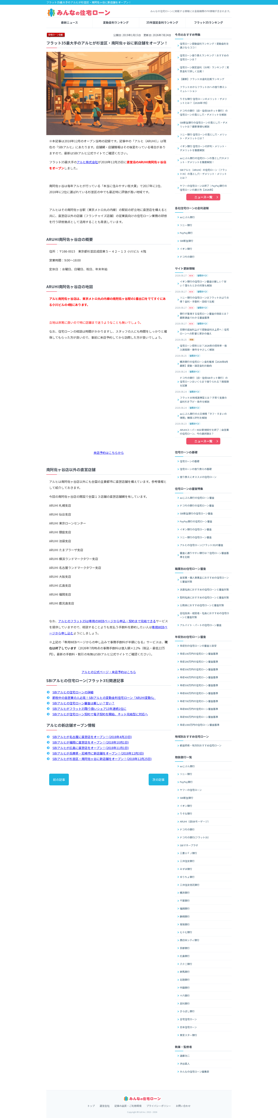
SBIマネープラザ (189, 845)
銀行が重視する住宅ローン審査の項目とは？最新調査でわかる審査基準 (204, 315)
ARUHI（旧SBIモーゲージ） (195, 821)
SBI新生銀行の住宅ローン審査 (196, 513)
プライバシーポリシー (158, 1106)
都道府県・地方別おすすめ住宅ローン (200, 745)
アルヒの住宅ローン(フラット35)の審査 (201, 545)
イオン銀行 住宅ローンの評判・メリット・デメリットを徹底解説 (203, 148)
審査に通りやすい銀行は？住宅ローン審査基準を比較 (204, 555)
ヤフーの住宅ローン (191, 790)
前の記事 (59, 779)
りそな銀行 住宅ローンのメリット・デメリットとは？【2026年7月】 (203, 101)
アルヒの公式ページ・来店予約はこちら (109, 672)
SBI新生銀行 (186, 241)
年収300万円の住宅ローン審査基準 (199, 669)
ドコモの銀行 (187, 256)
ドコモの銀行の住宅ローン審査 (197, 505)
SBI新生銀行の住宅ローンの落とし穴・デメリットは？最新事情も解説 (204, 124)
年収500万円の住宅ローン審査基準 (199, 685)
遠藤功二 (185, 1055)
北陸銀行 (185, 979)
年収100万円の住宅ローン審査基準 (199, 653)
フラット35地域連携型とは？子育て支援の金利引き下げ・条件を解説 (203, 399)
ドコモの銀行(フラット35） (195, 837)
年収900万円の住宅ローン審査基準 (199, 717)
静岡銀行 (185, 916)
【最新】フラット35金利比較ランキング (202, 79)
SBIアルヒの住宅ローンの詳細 (72, 692)
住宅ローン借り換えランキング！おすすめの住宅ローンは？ (204, 57)
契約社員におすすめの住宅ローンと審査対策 (204, 597)
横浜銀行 (185, 892)
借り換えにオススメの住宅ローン (198, 477)
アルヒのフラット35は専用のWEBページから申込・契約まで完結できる (107, 621)
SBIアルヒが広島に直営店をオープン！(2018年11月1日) (90, 747)
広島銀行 (185, 956)
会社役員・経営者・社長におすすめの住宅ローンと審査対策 (204, 615)
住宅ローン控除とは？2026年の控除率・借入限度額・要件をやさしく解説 (203, 347)
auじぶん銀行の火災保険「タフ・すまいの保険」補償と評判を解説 (203, 415)
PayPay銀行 (186, 233)
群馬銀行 (185, 971)
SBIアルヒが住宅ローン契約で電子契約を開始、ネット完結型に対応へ (100, 714)
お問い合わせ (183, 1106)
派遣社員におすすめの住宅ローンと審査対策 (204, 589)
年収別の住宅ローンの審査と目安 (198, 645)
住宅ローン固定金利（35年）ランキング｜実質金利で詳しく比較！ (204, 69)
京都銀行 (185, 948)
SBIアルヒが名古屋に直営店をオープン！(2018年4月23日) (92, 736)
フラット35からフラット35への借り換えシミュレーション (203, 89)
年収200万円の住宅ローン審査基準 (199, 661)
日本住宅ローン (188, 1027)
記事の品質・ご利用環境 (127, 1106)
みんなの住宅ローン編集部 (194, 1071)
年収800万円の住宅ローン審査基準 (199, 709)
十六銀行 (185, 995)
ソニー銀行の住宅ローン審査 (196, 537)
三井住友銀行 (187, 861)
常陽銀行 (185, 924)
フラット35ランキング (208, 22)
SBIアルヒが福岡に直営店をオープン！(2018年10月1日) (90, 742)
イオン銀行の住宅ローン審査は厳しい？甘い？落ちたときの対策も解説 (203, 283)
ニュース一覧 (203, 197)
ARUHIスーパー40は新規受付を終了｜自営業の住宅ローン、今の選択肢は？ (204, 432)
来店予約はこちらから (109, 452)
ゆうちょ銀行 (187, 877)
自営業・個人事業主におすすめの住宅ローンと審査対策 (204, 579)
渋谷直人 (185, 1063)
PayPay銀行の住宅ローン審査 (196, 521)
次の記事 (158, 779)
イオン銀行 (186, 249)
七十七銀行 (186, 932)
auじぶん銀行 (187, 217)
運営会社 (104, 1106)
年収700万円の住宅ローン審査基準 (199, 701)
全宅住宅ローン (188, 1019)
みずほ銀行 (186, 869)
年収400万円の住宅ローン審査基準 (199, 677)
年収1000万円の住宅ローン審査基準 (199, 725)
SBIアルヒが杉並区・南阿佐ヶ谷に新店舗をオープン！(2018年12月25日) (102, 758)
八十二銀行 (186, 964)
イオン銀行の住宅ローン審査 (196, 529)
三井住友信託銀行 (190, 885)
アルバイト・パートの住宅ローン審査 (200, 625)
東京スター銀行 (188, 1035)
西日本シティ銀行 (189, 940)
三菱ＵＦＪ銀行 (188, 853)
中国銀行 (185, 987)
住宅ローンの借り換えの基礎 (196, 469)
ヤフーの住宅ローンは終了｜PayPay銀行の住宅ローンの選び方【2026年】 (203, 187)
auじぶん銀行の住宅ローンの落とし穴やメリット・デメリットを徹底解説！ (204, 160)
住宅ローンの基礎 (189, 461)
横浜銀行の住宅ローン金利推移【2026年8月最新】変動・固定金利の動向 (204, 363)
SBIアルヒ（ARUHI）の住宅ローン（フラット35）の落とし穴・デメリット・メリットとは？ (203, 174)
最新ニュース (69, 22)
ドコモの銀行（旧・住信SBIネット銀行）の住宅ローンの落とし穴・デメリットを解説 (204, 112)
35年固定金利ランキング (162, 22)
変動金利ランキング (116, 22)
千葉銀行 (185, 900)
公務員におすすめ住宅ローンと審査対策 (202, 605)
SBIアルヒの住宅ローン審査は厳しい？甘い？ (83, 703)
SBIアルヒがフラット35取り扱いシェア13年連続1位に (89, 708)
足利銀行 (185, 1003)
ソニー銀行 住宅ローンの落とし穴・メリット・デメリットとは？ (203, 136)
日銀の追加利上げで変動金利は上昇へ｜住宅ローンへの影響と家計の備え (204, 331)
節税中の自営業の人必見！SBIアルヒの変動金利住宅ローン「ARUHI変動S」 (104, 697)
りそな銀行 (186, 813)
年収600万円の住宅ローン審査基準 (199, 693)
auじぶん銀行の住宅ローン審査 (197, 497)
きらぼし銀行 (187, 1011)
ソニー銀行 (186, 225)
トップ (91, 1106)
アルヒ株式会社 (87, 162)
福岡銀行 (185, 908)
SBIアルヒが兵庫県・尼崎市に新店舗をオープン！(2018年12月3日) (98, 753)
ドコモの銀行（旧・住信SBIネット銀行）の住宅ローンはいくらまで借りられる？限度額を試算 (204, 381)
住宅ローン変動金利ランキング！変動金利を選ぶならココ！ (204, 45)
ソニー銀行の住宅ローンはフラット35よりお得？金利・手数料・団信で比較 (204, 299)
